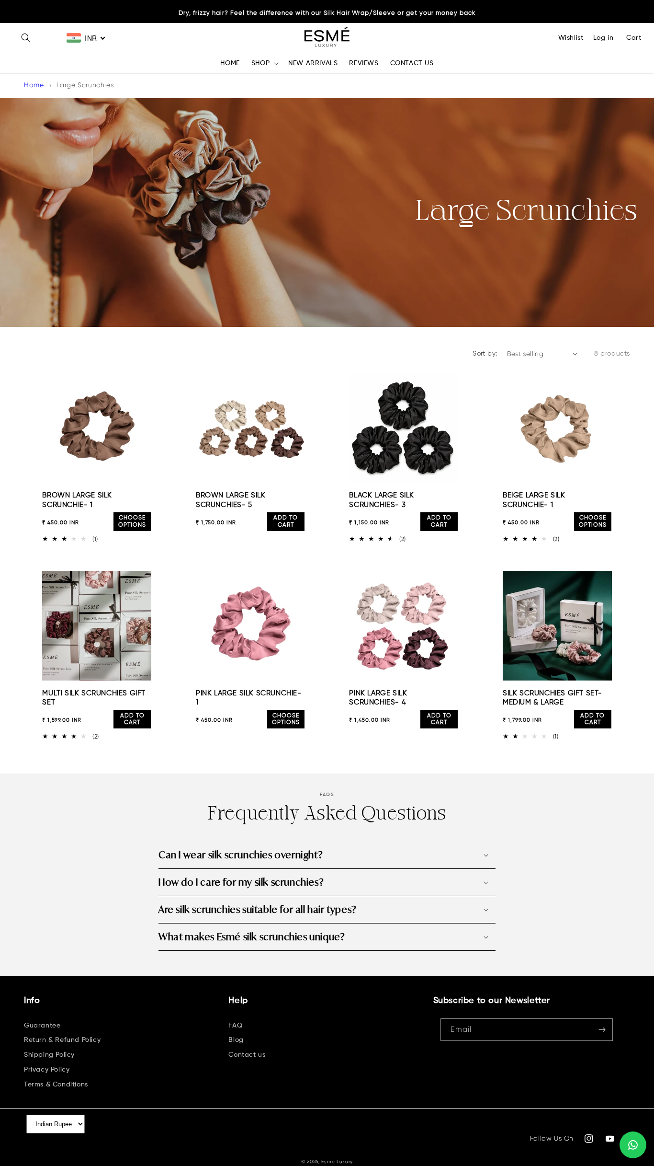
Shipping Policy (49, 1054)
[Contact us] (633, 1144)
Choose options (132, 521)
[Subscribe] (601, 1029)
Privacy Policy (46, 1069)
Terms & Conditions (56, 1084)
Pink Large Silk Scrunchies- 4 (378, 698)
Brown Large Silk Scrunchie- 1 (77, 500)
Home (34, 85)
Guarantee (42, 1025)
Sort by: (485, 353)
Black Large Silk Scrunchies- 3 (381, 500)
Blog (235, 1040)
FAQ (235, 1025)
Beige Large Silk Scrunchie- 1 (534, 500)
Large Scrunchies (85, 85)
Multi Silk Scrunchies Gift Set (94, 698)
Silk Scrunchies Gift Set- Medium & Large (552, 698)
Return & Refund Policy (62, 1040)
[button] (25, 37)
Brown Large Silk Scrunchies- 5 (231, 500)
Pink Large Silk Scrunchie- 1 (249, 698)
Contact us (246, 1054)
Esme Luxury (337, 1161)
